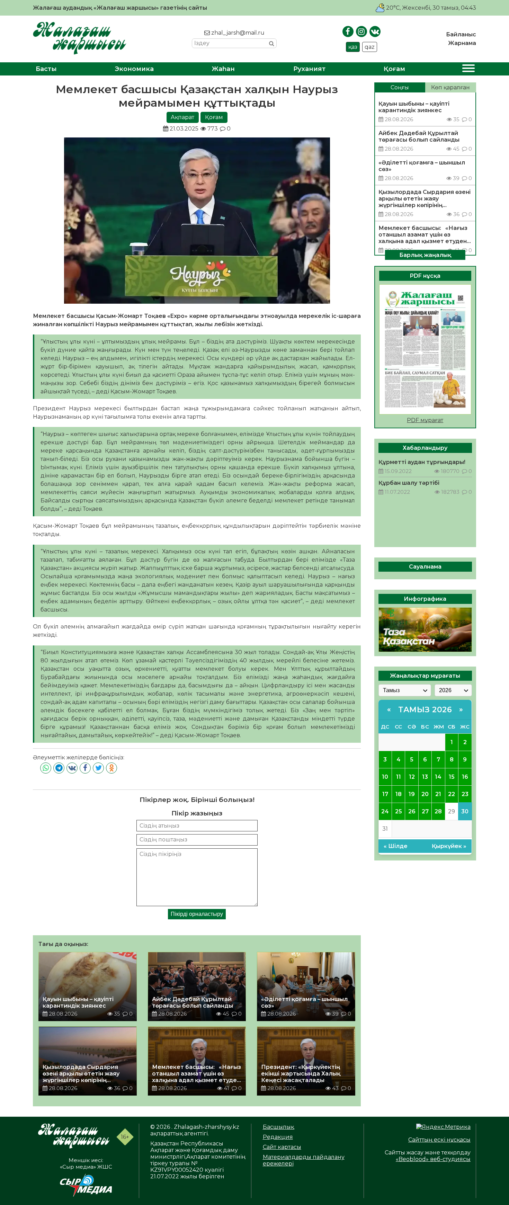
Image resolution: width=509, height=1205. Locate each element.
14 (438, 777)
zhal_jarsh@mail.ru (237, 32)
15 (452, 777)
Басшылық (278, 1127)
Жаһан (223, 69)
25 (398, 811)
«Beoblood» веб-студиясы (433, 1159)
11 (398, 777)
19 (412, 794)
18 (398, 794)
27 (425, 811)
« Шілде (396, 846)
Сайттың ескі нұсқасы (439, 1139)
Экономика (134, 69)
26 (412, 811)
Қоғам (394, 69)
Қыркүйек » (449, 846)
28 (438, 811)
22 (451, 794)
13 (425, 777)
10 (385, 777)
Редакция (278, 1137)
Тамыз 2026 (425, 709)
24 (385, 811)
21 (438, 794)
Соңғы (400, 87)
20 (425, 794)
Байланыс (461, 34)
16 (465, 777)
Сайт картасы (282, 1147)
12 (412, 777)
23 (465, 794)
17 (385, 794)
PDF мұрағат (425, 420)
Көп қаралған (450, 87)
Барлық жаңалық (425, 254)
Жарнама (462, 43)
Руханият (309, 69)
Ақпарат (182, 117)
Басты (46, 69)
